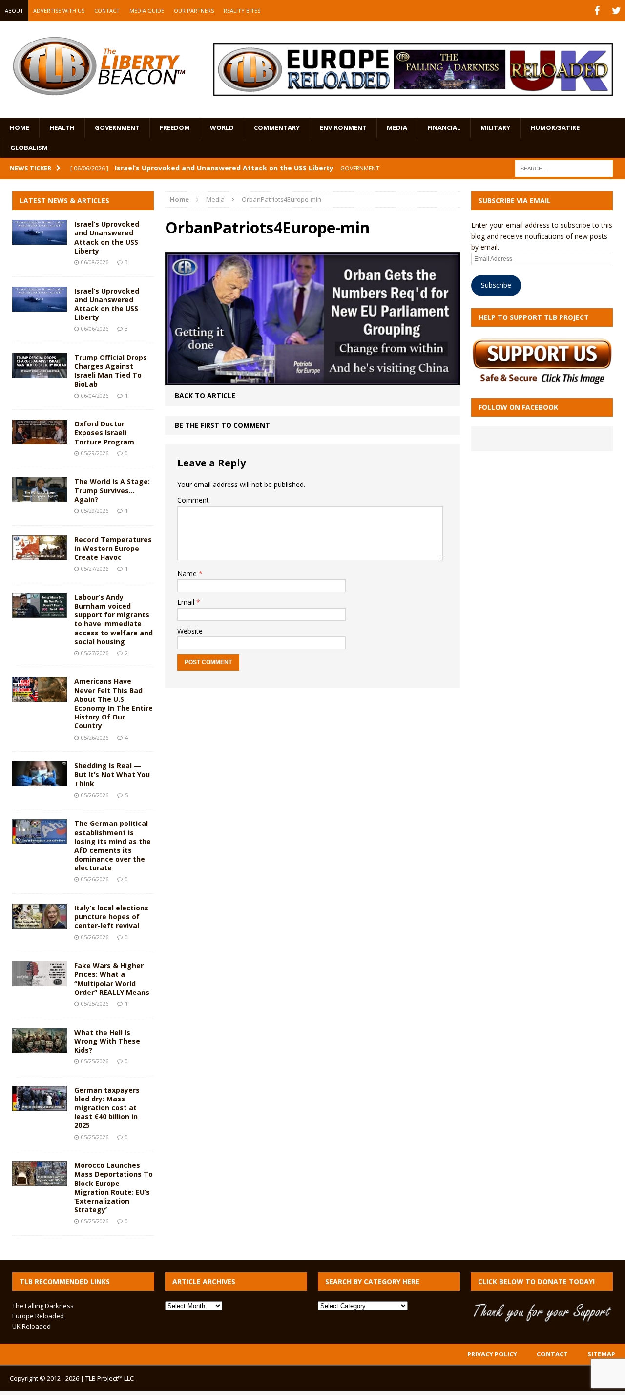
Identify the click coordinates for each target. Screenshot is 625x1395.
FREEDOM (175, 127)
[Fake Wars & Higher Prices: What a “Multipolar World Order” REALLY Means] (39, 980)
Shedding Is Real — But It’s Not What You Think (112, 774)
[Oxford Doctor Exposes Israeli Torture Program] (39, 439)
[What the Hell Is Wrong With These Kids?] (39, 1047)
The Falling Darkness (43, 1305)
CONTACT (107, 10)
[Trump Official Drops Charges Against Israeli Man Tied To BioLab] (39, 372)
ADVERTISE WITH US (58, 10)
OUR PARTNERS (194, 10)
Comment (193, 500)
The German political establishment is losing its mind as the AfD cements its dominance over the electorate (112, 845)
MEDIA (397, 127)
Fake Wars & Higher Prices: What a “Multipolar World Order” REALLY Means (111, 979)
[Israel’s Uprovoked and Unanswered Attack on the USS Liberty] (39, 239)
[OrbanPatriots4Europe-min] (312, 379)
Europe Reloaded (38, 1315)
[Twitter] (616, 10)
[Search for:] (564, 167)
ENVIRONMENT (343, 127)
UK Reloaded (31, 1326)
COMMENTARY (277, 127)
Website (190, 630)
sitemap (601, 1354)
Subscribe (496, 285)
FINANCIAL (443, 127)
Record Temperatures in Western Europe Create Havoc (113, 548)
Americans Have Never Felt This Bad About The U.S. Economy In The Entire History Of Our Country (113, 703)
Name (188, 573)
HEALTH (62, 127)
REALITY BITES (242, 10)
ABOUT (14, 10)
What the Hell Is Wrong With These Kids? (107, 1041)
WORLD (222, 127)
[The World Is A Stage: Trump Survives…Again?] (39, 496)
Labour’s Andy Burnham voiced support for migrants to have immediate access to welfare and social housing (113, 619)
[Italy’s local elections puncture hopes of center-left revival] (39, 923)
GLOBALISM (29, 147)
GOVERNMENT (117, 127)
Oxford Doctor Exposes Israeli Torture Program (104, 432)
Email (186, 602)
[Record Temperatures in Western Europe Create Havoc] (39, 554)
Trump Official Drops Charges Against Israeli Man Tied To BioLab (110, 371)
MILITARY (495, 127)
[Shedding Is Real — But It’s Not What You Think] (39, 780)
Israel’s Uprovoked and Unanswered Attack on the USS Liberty (106, 237)
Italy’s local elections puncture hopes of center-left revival (111, 916)
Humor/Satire (555, 127)
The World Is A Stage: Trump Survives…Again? (112, 490)
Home (19, 127)
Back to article (205, 395)
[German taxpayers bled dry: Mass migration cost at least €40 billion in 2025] (39, 1104)
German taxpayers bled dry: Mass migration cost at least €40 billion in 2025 (107, 1107)
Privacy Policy (492, 1354)
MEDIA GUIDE (146, 10)
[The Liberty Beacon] (99, 66)
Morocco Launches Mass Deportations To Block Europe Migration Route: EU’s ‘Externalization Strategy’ (113, 1187)
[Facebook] (596, 10)
